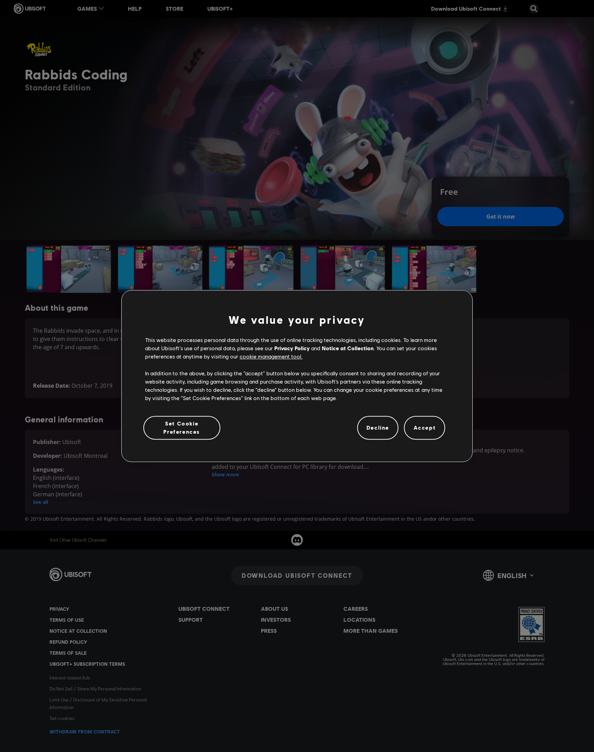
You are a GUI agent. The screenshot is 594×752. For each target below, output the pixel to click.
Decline (377, 427)
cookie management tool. (271, 356)
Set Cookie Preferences (181, 427)
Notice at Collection (348, 348)
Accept (425, 427)
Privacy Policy (292, 348)
